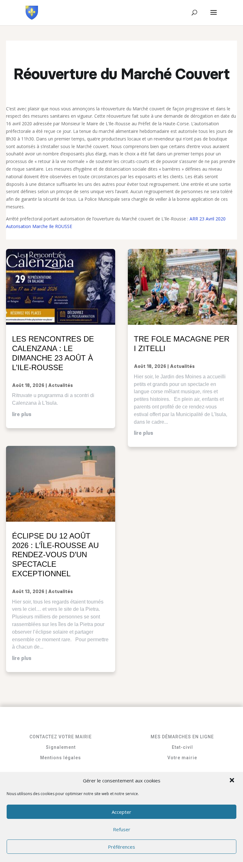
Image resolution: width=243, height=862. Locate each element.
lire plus (21, 414)
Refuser (121, 829)
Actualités (60, 385)
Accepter (121, 812)
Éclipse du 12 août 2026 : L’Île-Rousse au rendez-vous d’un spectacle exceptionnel (55, 555)
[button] (232, 781)
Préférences (121, 847)
